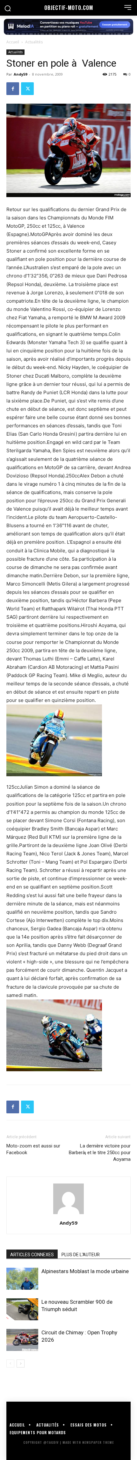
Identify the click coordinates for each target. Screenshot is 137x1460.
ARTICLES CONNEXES (32, 1254)
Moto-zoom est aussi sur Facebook (33, 1149)
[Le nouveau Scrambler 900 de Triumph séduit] (22, 1309)
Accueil (12, 42)
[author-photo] (68, 1214)
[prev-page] (10, 1364)
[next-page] (21, 1364)
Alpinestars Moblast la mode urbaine (85, 1271)
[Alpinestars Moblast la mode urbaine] (22, 1279)
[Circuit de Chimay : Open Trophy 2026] (22, 1340)
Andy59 (20, 74)
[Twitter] (27, 88)
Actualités (34, 42)
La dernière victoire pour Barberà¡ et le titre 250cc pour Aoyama (100, 1152)
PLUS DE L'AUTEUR (80, 1254)
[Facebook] (12, 88)
